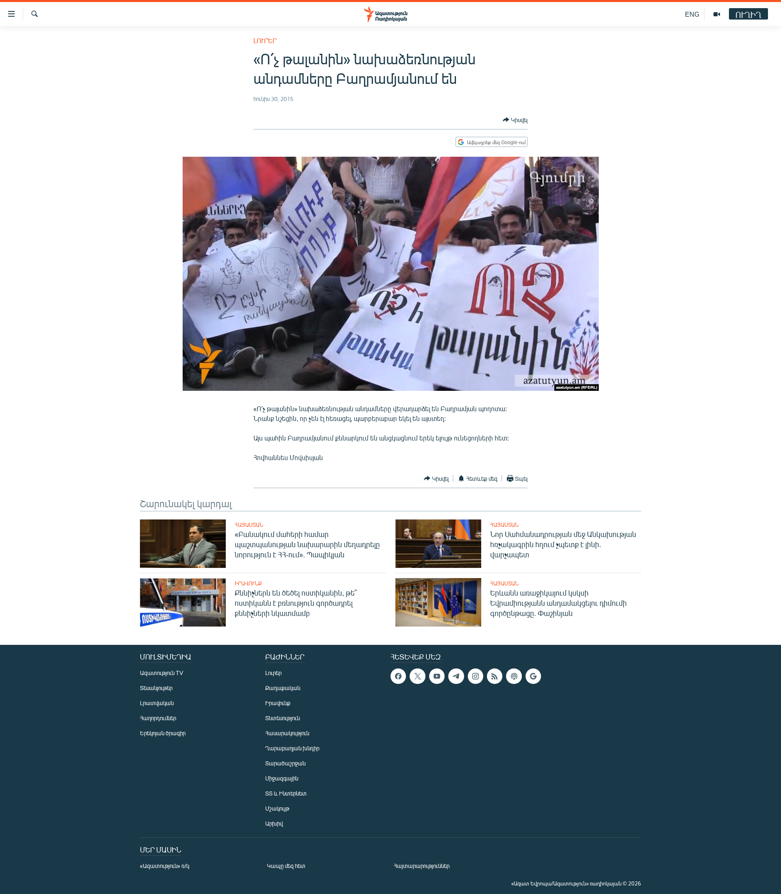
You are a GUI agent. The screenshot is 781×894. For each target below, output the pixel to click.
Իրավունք (248, 583)
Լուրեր (265, 40)
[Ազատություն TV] (717, 14)
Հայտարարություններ (421, 865)
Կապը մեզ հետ (286, 865)
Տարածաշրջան (285, 763)
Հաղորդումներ (158, 717)
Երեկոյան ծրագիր (162, 733)
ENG (692, 14)
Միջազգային (281, 778)
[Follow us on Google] (533, 676)
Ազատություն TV (161, 672)
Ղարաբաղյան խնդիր (292, 748)
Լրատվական (157, 702)
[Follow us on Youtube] (437, 676)
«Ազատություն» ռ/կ (164, 865)
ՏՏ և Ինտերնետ (286, 793)
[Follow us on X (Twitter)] (417, 676)
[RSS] (494, 676)
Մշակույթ (277, 808)
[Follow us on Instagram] (475, 676)
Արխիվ (274, 823)
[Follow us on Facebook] (398, 676)
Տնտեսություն (282, 717)
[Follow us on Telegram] (456, 676)
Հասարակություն (287, 733)
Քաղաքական (282, 687)
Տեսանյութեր (156, 687)
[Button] (515, 120)
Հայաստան (249, 525)
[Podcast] (513, 676)
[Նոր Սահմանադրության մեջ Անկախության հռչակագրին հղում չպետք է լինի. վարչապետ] (438, 543)
